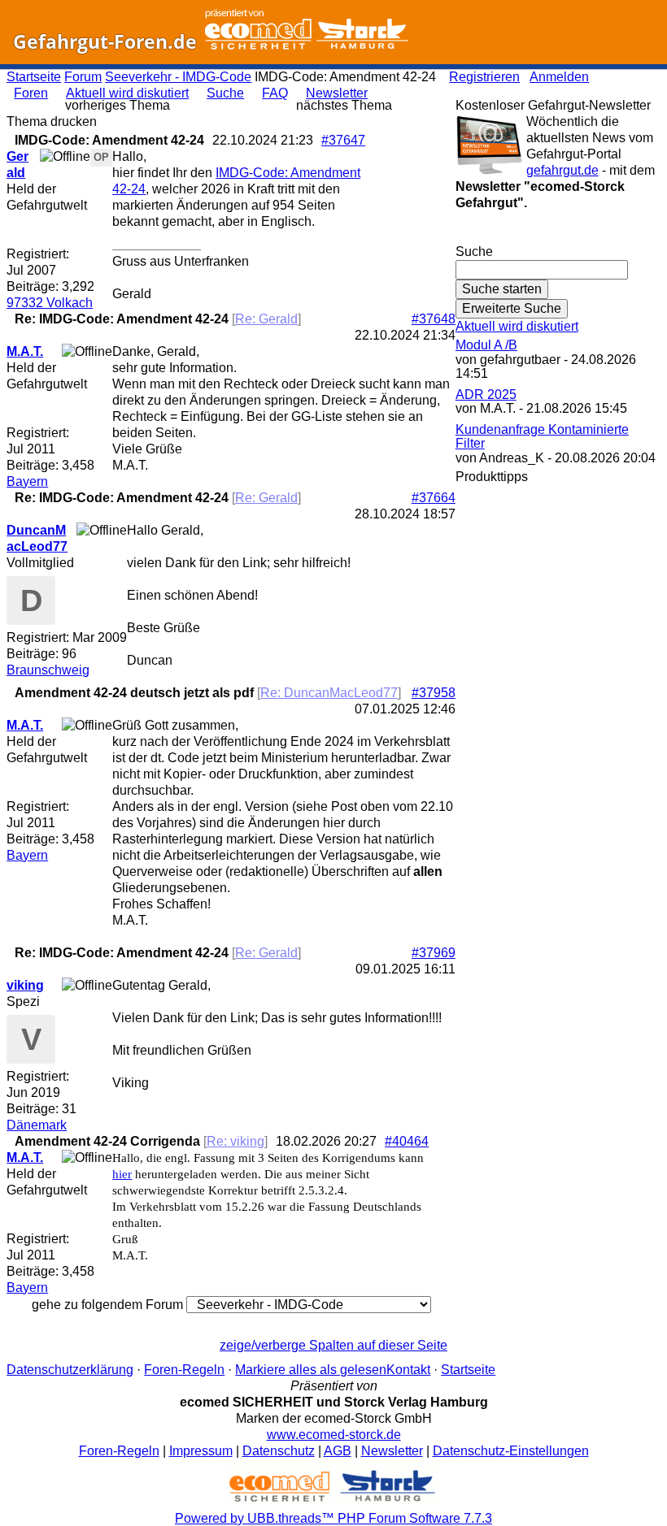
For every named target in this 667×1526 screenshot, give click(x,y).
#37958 (434, 693)
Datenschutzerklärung (70, 1369)
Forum (83, 77)
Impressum (201, 1451)
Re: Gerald (266, 319)
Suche (225, 93)
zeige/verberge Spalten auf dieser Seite (333, 1345)
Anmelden (559, 77)
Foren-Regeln (184, 1369)
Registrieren (484, 77)
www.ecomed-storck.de (334, 1434)
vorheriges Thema (117, 105)
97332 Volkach (50, 303)
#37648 (434, 319)
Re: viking (235, 1141)
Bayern (27, 481)
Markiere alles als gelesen (310, 1369)
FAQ (275, 93)
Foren (31, 93)
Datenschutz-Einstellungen (511, 1451)
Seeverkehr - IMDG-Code (178, 77)
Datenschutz (278, 1451)
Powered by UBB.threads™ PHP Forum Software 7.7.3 (333, 1518)
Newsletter (337, 93)
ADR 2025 (486, 394)
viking (25, 985)
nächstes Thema (344, 105)
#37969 (434, 953)
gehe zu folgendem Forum (107, 1304)
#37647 (343, 140)
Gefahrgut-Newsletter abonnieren (558, 235)
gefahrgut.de (562, 170)
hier (122, 1174)
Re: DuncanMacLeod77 (329, 693)
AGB (337, 1451)
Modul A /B (486, 345)
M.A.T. (25, 351)
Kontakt (408, 1369)
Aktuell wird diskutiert (127, 93)
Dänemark (37, 1125)
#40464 (407, 1141)
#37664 (434, 498)
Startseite (34, 77)
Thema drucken (52, 121)
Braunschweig (48, 670)
